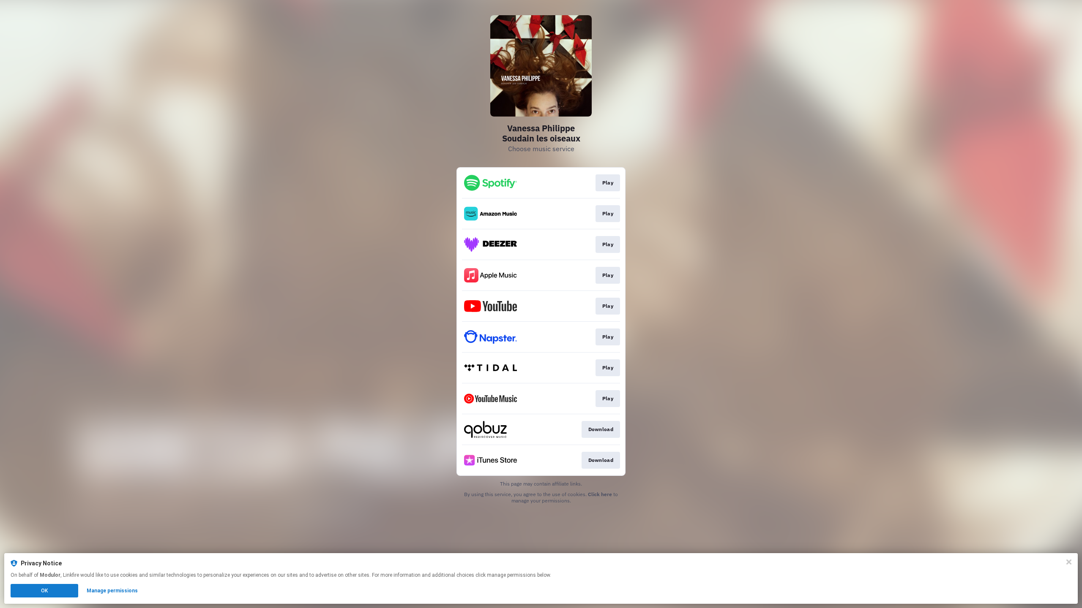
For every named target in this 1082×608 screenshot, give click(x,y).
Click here (600, 494)
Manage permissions (112, 591)
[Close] (1069, 562)
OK (44, 591)
